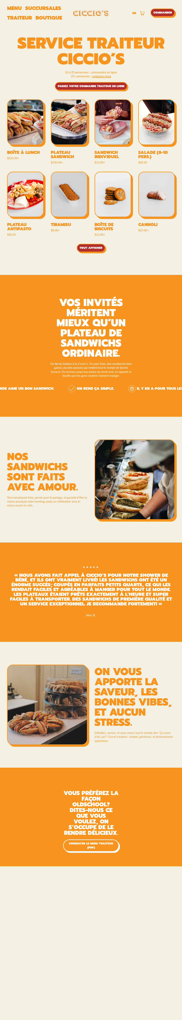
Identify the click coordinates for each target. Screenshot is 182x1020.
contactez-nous (101, 76)
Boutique (49, 18)
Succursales (43, 8)
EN (134, 13)
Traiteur (19, 18)
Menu (14, 8)
